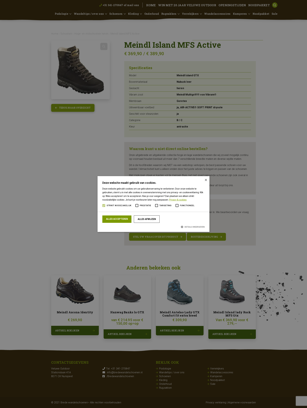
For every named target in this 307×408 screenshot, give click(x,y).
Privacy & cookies (178, 199)
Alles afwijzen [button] (147, 219)
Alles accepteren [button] (117, 219)
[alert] (153, 204)
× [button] (206, 179)
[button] (153, 226)
